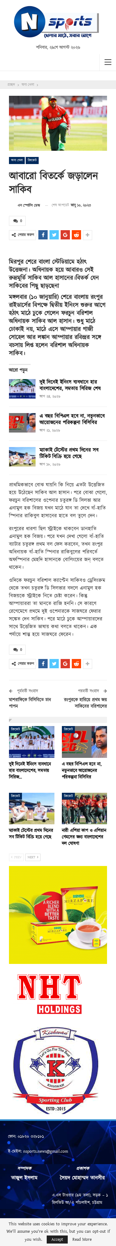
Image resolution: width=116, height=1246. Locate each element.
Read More (82, 1239)
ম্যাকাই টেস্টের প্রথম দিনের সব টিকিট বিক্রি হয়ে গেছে (69, 453)
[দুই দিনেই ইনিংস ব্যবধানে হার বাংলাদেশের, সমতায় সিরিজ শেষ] (22, 389)
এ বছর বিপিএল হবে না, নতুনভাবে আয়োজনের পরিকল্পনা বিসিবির (72, 419)
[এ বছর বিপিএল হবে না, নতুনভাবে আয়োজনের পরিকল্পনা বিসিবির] (22, 423)
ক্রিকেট (32, 160)
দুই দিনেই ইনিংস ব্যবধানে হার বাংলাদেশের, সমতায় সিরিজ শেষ (70, 385)
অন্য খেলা (17, 160)
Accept (57, 1239)
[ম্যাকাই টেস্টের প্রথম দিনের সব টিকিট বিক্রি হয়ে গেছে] (22, 457)
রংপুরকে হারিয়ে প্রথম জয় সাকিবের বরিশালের (85, 703)
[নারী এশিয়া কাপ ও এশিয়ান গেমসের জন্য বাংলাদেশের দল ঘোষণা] (84, 809)
